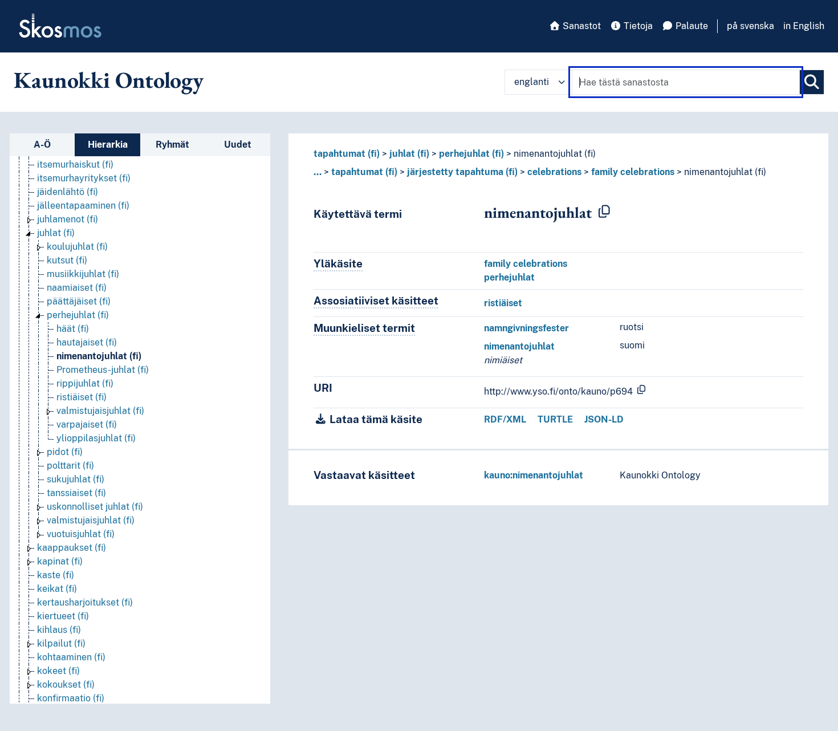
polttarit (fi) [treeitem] (70, 465)
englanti (531, 81)
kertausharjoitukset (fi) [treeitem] (85, 602)
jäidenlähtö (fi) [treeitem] (67, 191)
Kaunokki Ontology (109, 80)
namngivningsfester (526, 328)
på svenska (750, 26)
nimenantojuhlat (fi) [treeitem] (98, 356)
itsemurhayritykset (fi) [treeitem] (84, 178)
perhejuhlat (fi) (471, 153)
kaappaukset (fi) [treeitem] (71, 547)
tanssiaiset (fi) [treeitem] (76, 493)
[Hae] (811, 82)
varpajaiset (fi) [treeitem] (86, 424)
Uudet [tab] (237, 144)
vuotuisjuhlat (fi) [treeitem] (81, 534)
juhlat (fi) (409, 153)
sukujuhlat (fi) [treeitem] (75, 479)
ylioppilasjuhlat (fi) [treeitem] (96, 438)
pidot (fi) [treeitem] (65, 451)
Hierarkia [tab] (108, 144)
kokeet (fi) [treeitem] (58, 670)
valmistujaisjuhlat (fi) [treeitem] (100, 410)
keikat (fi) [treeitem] (57, 588)
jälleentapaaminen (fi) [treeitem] (83, 205)
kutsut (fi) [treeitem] (67, 260)
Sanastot (580, 26)
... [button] (318, 171)
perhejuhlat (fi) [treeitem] (78, 315)
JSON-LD (604, 419)
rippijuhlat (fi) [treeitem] (84, 383)
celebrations (554, 171)
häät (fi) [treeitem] (72, 328)
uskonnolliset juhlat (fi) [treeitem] (95, 506)
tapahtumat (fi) (347, 153)
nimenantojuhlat (519, 346)
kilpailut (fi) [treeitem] (61, 643)
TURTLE (555, 419)
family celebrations (632, 171)
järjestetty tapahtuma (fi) (462, 171)
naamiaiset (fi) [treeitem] (77, 287)
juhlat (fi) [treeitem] (56, 233)
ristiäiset (503, 303)
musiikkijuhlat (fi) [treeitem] (83, 274)
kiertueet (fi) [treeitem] (63, 616)
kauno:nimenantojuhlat (533, 475)
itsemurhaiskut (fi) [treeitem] (75, 164)
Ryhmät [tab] (172, 144)
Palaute (690, 26)
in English (803, 26)
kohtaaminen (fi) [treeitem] (71, 657)
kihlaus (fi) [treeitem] (59, 629)
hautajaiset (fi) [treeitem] (86, 342)
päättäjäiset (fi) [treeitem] (79, 301)
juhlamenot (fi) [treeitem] (67, 219)
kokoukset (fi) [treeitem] (66, 684)
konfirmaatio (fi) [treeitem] (70, 698)
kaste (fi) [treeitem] (55, 575)
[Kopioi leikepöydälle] (604, 212)
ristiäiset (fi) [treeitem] (81, 397)
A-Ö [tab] (42, 144)
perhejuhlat (509, 277)
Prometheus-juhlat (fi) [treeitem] (102, 369)
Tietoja (637, 26)
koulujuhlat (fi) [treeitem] (77, 246)
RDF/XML (505, 419)
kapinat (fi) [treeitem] (60, 561)
